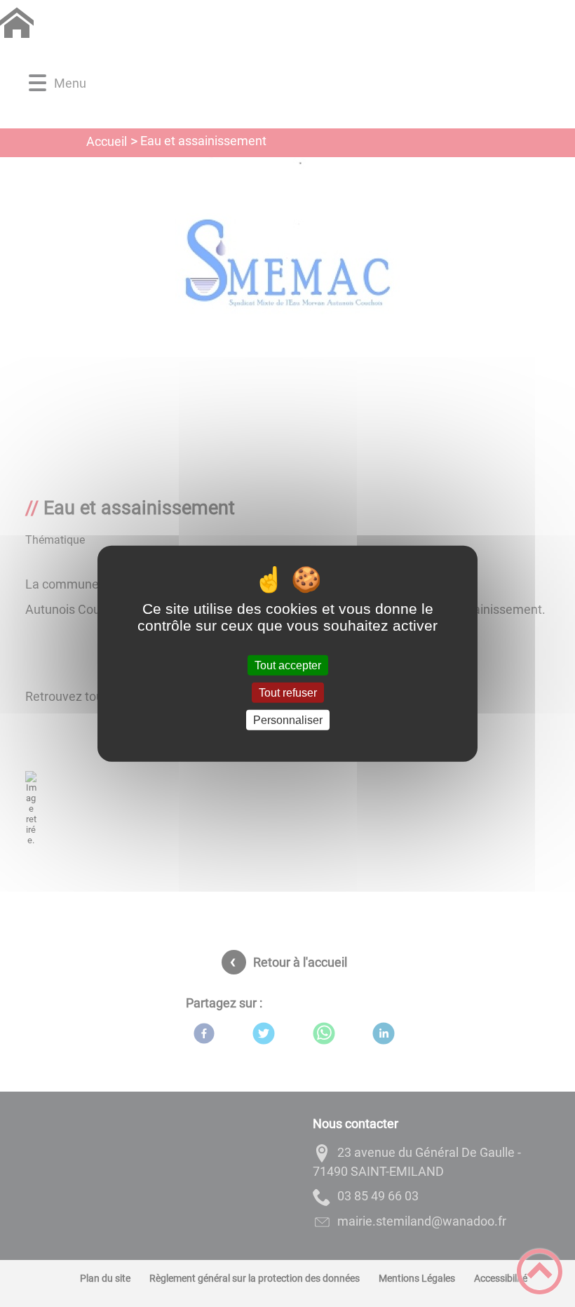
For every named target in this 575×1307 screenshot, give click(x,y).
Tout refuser (288, 692)
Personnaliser (288, 720)
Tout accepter (288, 665)
